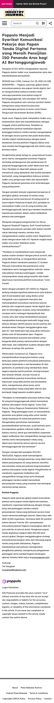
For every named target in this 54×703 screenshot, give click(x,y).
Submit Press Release (16, 693)
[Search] (37, 23)
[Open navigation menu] (4, 23)
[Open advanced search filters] (43, 23)
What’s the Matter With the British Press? (25, 4)
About (15, 687)
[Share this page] (50, 23)
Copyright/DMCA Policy (13, 698)
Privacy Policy (34, 698)
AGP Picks (7, 4)
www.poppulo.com (40, 557)
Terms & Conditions (39, 693)
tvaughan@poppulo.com (14, 570)
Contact (48, 698)
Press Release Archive (31, 687)
